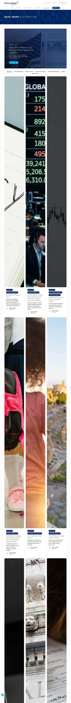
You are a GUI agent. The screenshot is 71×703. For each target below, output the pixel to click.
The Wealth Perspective (53, 71)
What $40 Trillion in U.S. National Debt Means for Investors (21, 50)
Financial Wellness (18, 71)
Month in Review (29, 71)
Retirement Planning (40, 71)
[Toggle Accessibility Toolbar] (2, 694)
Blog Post (9, 71)
